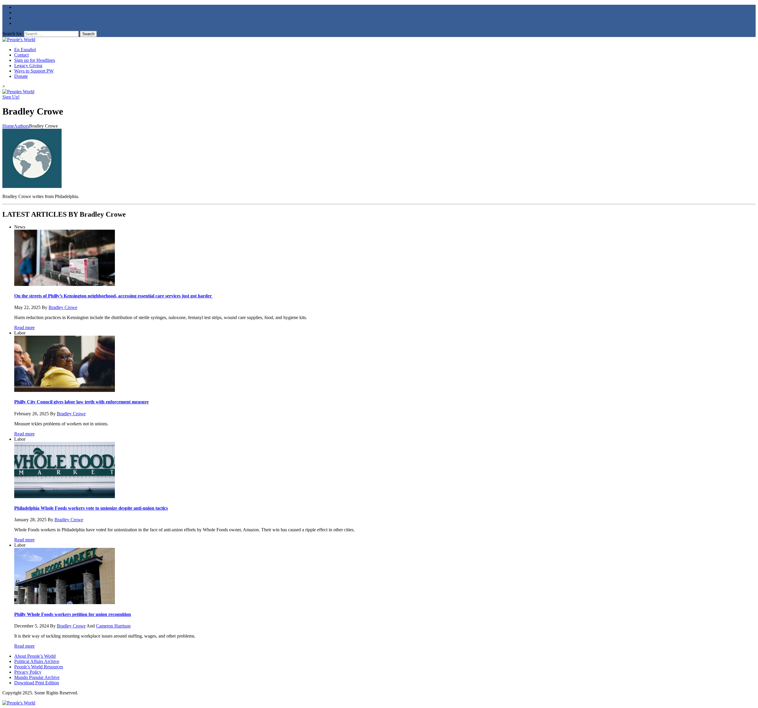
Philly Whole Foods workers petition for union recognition (72, 614)
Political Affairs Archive (36, 661)
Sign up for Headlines (34, 60)
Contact (21, 54)
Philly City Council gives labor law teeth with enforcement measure (81, 401)
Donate (21, 76)
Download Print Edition (36, 682)
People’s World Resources (38, 666)
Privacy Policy (27, 672)
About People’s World (35, 656)
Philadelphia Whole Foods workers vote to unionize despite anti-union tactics (91, 508)
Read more (24, 327)
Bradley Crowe (63, 307)
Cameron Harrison (113, 625)
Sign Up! (11, 96)
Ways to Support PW (34, 70)
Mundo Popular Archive (37, 677)
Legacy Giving (28, 65)
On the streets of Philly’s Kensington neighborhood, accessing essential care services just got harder (113, 295)
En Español (25, 49)
